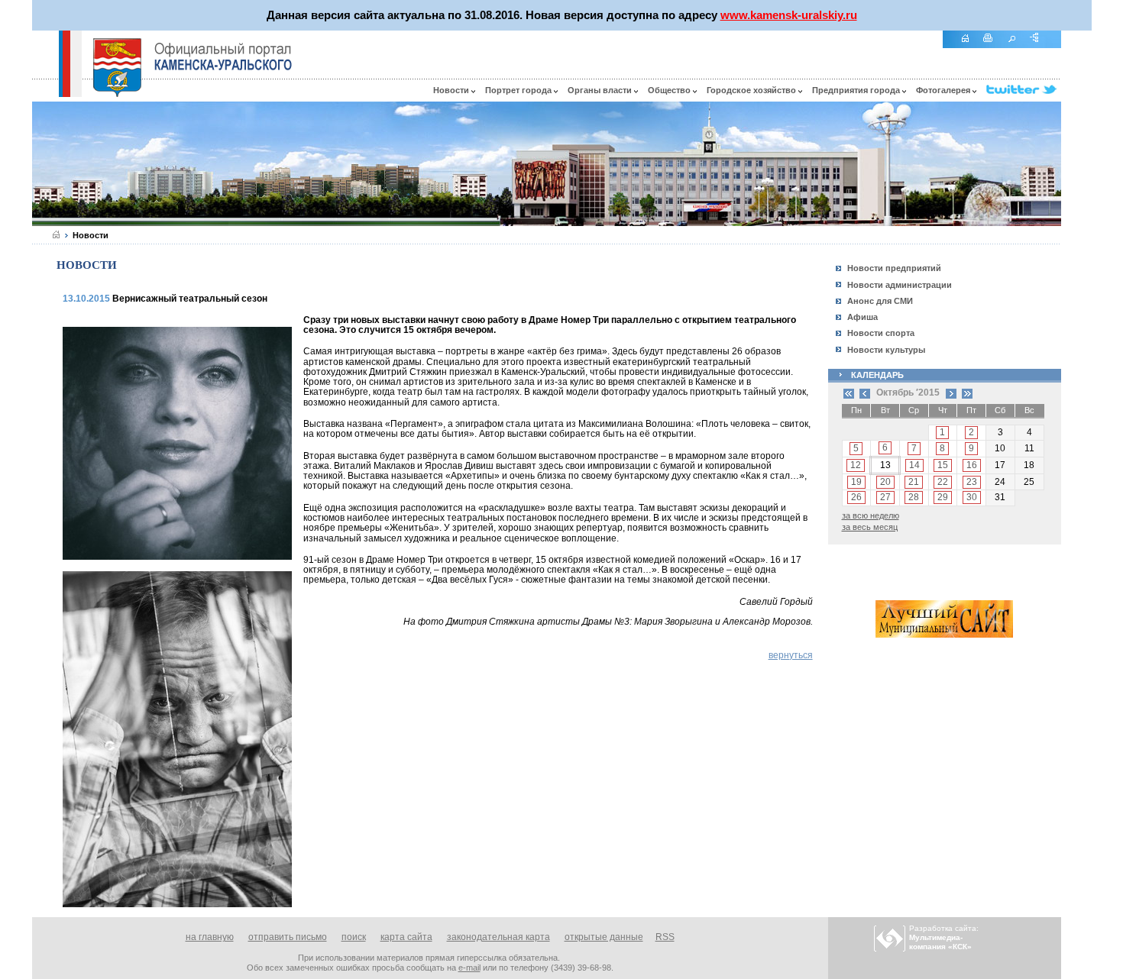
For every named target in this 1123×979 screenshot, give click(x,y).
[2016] (967, 392)
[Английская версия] (45, 93)
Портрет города (519, 90)
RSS (665, 937)
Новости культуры (886, 349)
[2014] (849, 392)
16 (971, 465)
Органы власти (601, 90)
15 (942, 465)
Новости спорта (880, 333)
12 (855, 465)
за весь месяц (870, 527)
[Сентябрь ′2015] (865, 392)
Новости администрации (899, 284)
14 (914, 465)
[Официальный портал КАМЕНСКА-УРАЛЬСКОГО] (223, 56)
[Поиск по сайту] (1017, 46)
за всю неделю (870, 515)
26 (856, 497)
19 (856, 482)
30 (971, 497)
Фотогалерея (944, 90)
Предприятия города (857, 90)
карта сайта (406, 937)
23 (971, 482)
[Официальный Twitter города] (1023, 90)
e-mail (469, 967)
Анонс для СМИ (880, 300)
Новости (452, 90)
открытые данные (604, 937)
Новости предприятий (894, 268)
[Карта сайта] (1040, 46)
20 (885, 482)
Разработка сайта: (944, 937)
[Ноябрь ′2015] (951, 392)
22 (942, 482)
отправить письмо (287, 937)
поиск (353, 937)
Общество (670, 90)
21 (913, 482)
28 (913, 497)
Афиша (862, 316)
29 (942, 497)
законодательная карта (498, 937)
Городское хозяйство (752, 90)
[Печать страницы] (993, 46)
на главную (210, 937)
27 (885, 497)
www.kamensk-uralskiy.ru (788, 14)
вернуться (791, 655)
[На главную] (970, 46)
